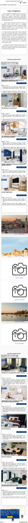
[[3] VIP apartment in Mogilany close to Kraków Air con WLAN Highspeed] (14, 128)
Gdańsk (3, 388)
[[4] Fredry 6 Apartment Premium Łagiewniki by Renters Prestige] (14, 156)
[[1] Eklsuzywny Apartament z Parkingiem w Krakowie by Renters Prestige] (14, 72)
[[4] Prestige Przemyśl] (14, 449)
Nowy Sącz (4, 416)
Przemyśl (3, 444)
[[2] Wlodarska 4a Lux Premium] (14, 100)
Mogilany (3, 123)
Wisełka (3, 472)
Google (2, 511)
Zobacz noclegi (21, 83)
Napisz (27, 522)
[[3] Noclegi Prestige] (14, 421)
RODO (6, 515)
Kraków (3, 67)
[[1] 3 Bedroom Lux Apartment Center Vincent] (14, 365)
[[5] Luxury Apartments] (14, 184)
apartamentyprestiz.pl (14, 1)
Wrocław (3, 360)
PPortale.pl (1, 522)
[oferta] (5, 134)
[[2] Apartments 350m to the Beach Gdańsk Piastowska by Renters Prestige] (14, 393)
